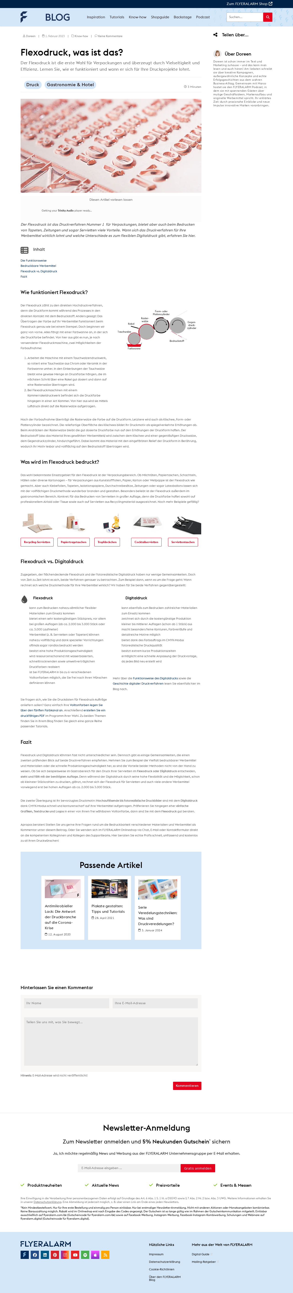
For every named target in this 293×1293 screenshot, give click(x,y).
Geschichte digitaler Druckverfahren (138, 683)
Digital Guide (200, 1254)
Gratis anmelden (198, 1168)
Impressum (156, 1254)
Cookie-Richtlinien (161, 1269)
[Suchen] (267, 17)
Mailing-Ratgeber (204, 1262)
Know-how (81, 36)
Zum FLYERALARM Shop (248, 4)
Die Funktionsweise (34, 260)
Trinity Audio (66, 210)
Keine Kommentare (110, 36)
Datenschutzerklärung (47, 1202)
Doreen (30, 36)
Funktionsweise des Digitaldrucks (155, 678)
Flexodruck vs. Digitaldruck (39, 271)
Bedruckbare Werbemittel (38, 266)
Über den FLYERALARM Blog (165, 1279)
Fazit (24, 276)
